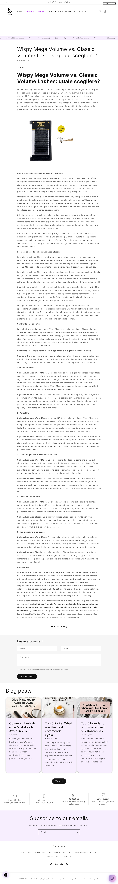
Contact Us (66, 856)
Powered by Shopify (43, 879)
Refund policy (56, 879)
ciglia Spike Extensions (77, 604)
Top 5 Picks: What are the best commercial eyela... (58, 729)
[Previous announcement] (6, 2)
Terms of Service (81, 852)
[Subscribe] (77, 832)
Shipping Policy (25, 852)
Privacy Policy (60, 852)
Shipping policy (94, 879)
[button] (36, 11)
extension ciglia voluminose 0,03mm (61, 607)
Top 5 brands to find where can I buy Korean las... (93, 727)
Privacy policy (68, 879)
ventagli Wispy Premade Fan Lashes (47, 604)
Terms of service (80, 879)
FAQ (69, 852)
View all (59, 781)
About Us (93, 852)
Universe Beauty (30, 879)
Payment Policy (53, 856)
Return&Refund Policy (43, 852)
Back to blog (60, 626)
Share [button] (22, 67)
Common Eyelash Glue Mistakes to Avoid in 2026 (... (22, 727)
